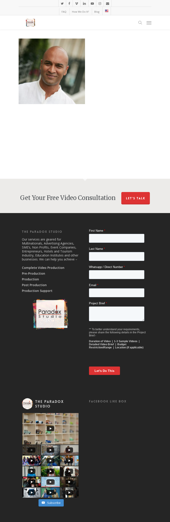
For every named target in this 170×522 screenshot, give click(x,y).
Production (30, 279)
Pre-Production (33, 274)
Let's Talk (135, 198)
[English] (106, 11)
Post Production (34, 285)
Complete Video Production (43, 268)
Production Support (37, 291)
